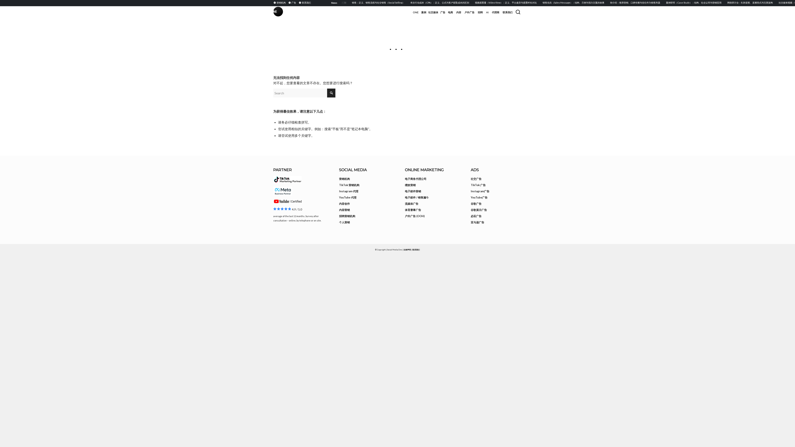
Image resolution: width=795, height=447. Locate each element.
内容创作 (344, 203)
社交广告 (476, 178)
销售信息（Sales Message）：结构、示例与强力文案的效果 (565, 2)
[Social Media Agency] (335, 12)
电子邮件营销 (413, 191)
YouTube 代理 (348, 197)
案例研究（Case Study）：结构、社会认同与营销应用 (685, 2)
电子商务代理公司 (415, 178)
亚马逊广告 (477, 222)
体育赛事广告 (413, 209)
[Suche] (518, 12)
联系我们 (416, 250)
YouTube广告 (479, 197)
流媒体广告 (411, 203)
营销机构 (344, 178)
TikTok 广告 (478, 185)
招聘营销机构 (347, 216)
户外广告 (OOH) (415, 216)
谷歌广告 (476, 203)
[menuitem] (280, 2)
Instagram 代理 (348, 191)
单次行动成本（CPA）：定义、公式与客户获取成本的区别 (431, 2)
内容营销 (344, 209)
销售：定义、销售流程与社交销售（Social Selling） (369, 2)
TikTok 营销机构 (349, 185)
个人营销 (344, 222)
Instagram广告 (480, 191)
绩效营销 (410, 185)
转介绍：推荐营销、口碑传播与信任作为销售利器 (627, 2)
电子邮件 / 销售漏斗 (417, 197)
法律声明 (407, 250)
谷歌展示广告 (479, 209)
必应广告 (476, 216)
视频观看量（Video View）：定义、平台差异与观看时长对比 (497, 2)
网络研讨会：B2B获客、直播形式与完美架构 (741, 2)
